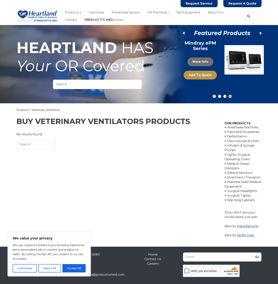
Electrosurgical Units (243, 141)
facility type (245, 235)
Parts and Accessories (243, 132)
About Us (215, 12)
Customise (24, 268)
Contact (71, 20)
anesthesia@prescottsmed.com (100, 274)
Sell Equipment (188, 12)
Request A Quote (242, 3)
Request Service (199, 3)
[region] (49, 254)
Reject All (49, 268)
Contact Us (152, 259)
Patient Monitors (239, 173)
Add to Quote (200, 75)
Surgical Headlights (242, 191)
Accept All (74, 268)
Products (72, 12)
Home (104, 20)
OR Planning (157, 12)
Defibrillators (237, 136)
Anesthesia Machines (242, 127)
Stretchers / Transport (244, 177)
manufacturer (248, 226)
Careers (153, 263)
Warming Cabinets (241, 200)
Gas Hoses (96, 12)
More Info (200, 62)
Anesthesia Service (126, 12)
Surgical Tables (238, 195)
